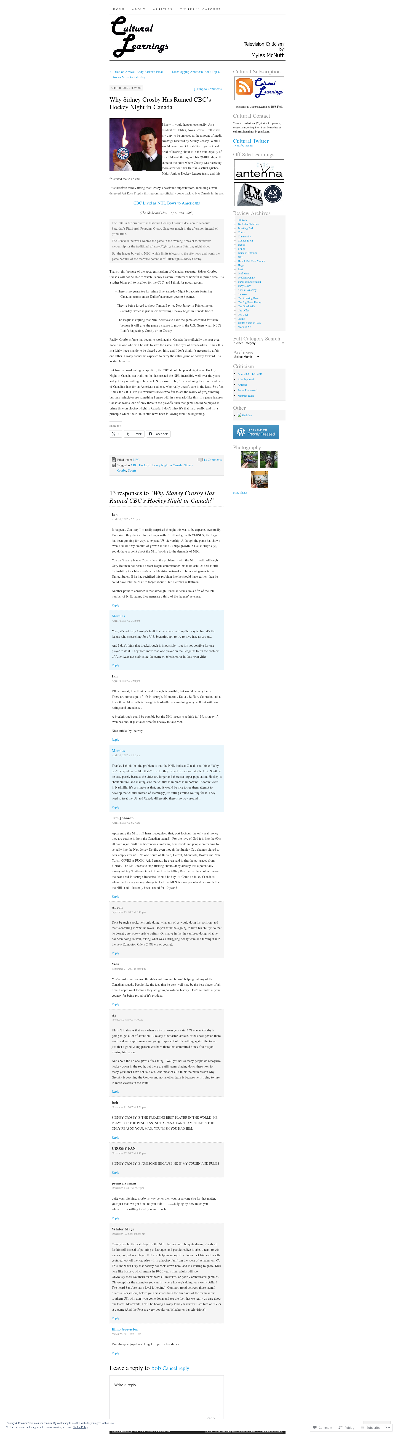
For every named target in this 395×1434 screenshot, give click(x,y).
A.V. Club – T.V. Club (250, 373)
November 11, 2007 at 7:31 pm (129, 1107)
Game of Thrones (247, 253)
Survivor (243, 294)
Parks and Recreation (249, 281)
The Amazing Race (248, 298)
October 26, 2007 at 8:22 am (127, 1020)
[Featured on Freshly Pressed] (256, 438)
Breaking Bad (245, 228)
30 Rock (242, 220)
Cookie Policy (80, 1427)
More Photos (240, 492)
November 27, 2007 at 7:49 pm (129, 1153)
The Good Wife (246, 306)
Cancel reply (176, 1368)
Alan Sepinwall (246, 379)
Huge (241, 265)
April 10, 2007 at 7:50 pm (126, 680)
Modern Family (246, 277)
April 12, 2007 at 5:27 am (126, 822)
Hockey (144, 465)
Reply (115, 605)
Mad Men (243, 273)
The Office (243, 310)
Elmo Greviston (125, 1329)
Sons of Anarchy (247, 290)
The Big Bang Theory (250, 302)
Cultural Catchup (200, 9)
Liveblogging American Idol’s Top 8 (198, 71)
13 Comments (213, 459)
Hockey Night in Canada (166, 465)
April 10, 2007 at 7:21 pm (126, 519)
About (139, 9)
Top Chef (243, 314)
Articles (163, 9)
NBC (136, 459)
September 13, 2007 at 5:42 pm (129, 912)
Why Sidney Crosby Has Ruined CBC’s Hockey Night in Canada (160, 103)
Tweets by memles (243, 145)
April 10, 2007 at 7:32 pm (126, 620)
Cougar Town (245, 240)
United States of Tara (249, 322)
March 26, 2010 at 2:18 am (126, 1334)
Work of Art (244, 327)
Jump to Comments (208, 89)
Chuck (241, 232)
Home (119, 9)
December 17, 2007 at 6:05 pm (128, 1233)
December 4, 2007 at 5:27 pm (128, 1188)
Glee (240, 257)
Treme (241, 318)
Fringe (241, 248)
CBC (134, 465)
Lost (240, 269)
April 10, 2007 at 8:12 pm (126, 755)
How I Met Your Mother (251, 261)
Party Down (244, 285)
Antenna (242, 384)
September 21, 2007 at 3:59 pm (129, 968)
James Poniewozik (248, 390)
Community (244, 236)
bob (156, 1367)
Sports (132, 470)
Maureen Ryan (246, 395)
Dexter (241, 244)
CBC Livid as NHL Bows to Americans (166, 203)
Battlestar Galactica (248, 224)
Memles (118, 616)
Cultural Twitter (251, 140)
